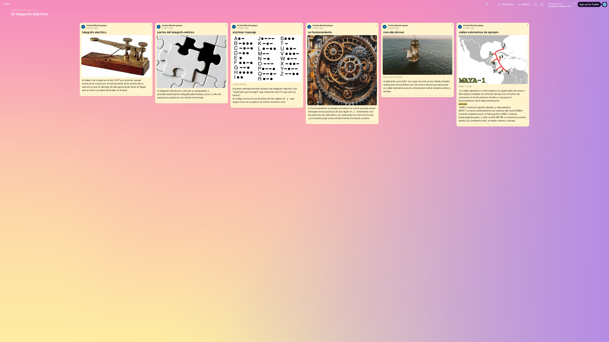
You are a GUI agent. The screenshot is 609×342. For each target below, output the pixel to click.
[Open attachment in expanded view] (116, 56)
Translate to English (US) (559, 6)
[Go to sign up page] (604, 4)
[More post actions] (151, 25)
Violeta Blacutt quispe (21, 10)
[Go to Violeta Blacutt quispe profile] (83, 27)
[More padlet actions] (542, 4)
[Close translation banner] (574, 4)
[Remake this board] (535, 4)
